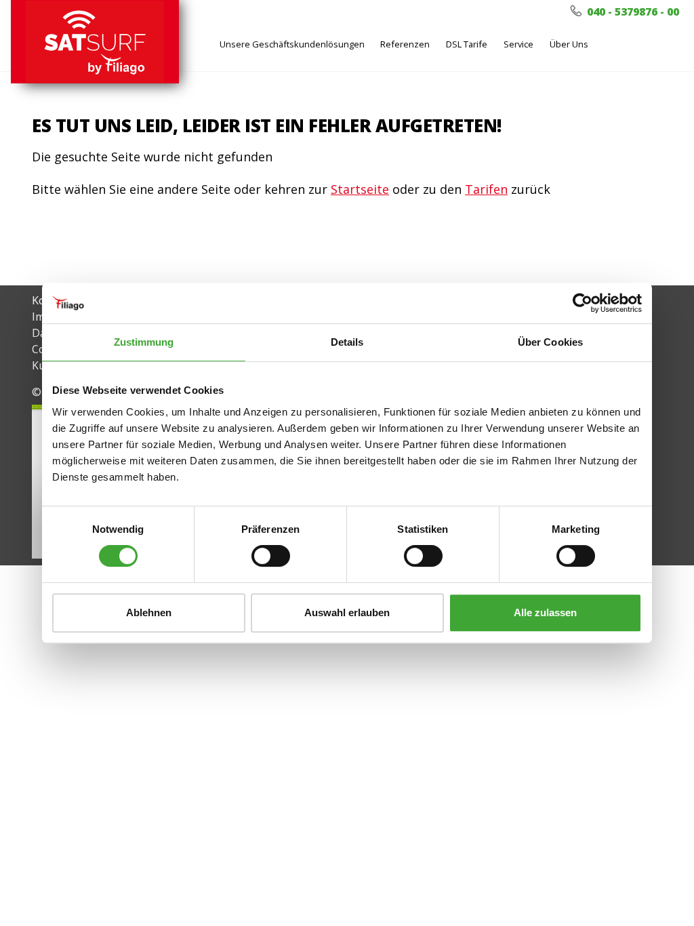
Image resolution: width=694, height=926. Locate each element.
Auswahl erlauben (347, 612)
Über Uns (569, 44)
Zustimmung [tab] (144, 342)
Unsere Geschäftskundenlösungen (292, 44)
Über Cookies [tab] (550, 342)
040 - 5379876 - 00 (631, 11)
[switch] (270, 556)
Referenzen (405, 44)
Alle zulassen (545, 612)
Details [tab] (347, 342)
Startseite (360, 189)
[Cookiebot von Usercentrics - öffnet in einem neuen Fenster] (582, 303)
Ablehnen (148, 612)
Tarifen (486, 189)
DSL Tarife (466, 44)
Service (518, 44)
